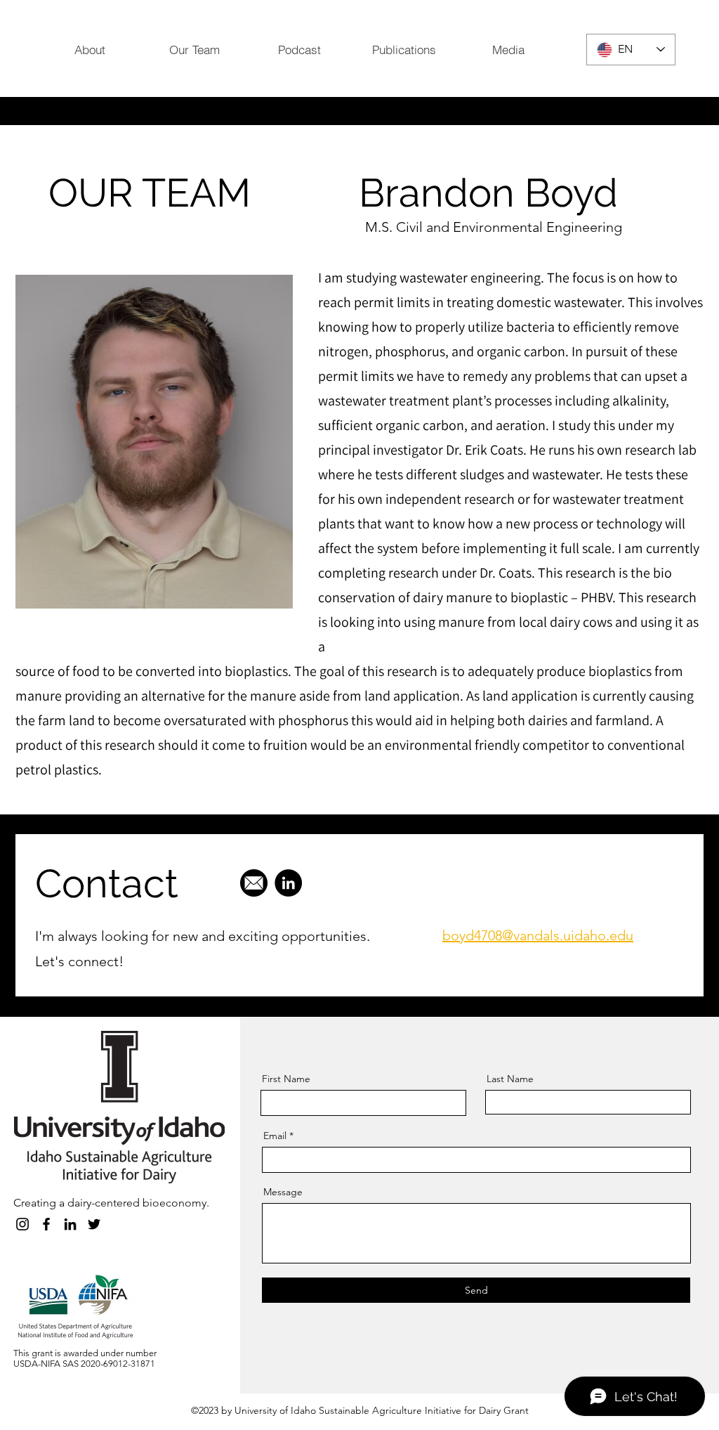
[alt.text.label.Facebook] (46, 1224)
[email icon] (254, 883)
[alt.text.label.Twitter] (94, 1224)
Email (274, 1135)
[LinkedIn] (288, 883)
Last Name (510, 1079)
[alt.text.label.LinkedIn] (70, 1224)
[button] (403, 49)
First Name (286, 1079)
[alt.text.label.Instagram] (22, 1224)
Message (283, 1192)
